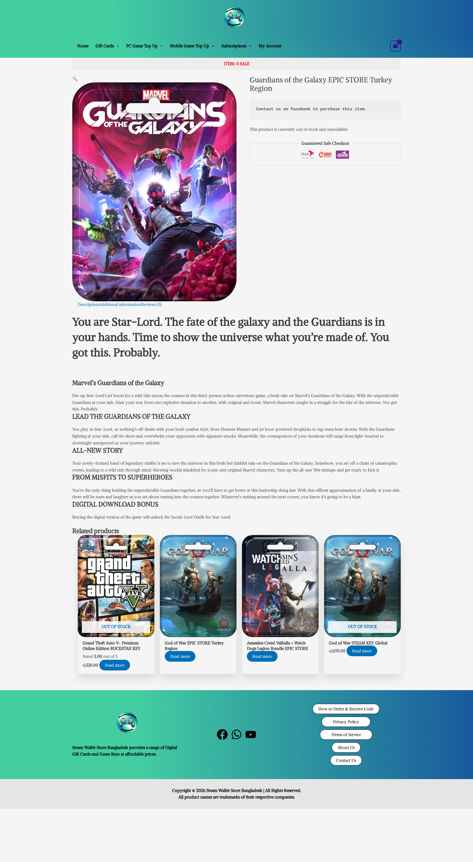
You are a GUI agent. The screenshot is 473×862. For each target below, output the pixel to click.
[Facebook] (222, 734)
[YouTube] (250, 734)
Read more (115, 665)
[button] (116, 46)
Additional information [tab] (120, 304)
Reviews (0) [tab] (151, 304)
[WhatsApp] (236, 734)
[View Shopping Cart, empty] (395, 46)
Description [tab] (88, 304)
